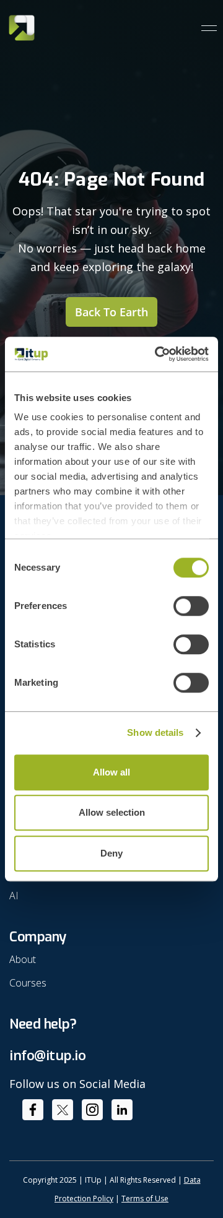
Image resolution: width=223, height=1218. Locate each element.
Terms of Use (144, 1198)
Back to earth (111, 311)
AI (14, 895)
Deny (111, 853)
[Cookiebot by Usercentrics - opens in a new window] (157, 354)
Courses (27, 983)
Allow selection (112, 812)
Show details (155, 732)
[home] (21, 28)
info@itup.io (47, 1055)
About (22, 959)
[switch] (191, 606)
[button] (204, 28)
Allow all (111, 772)
